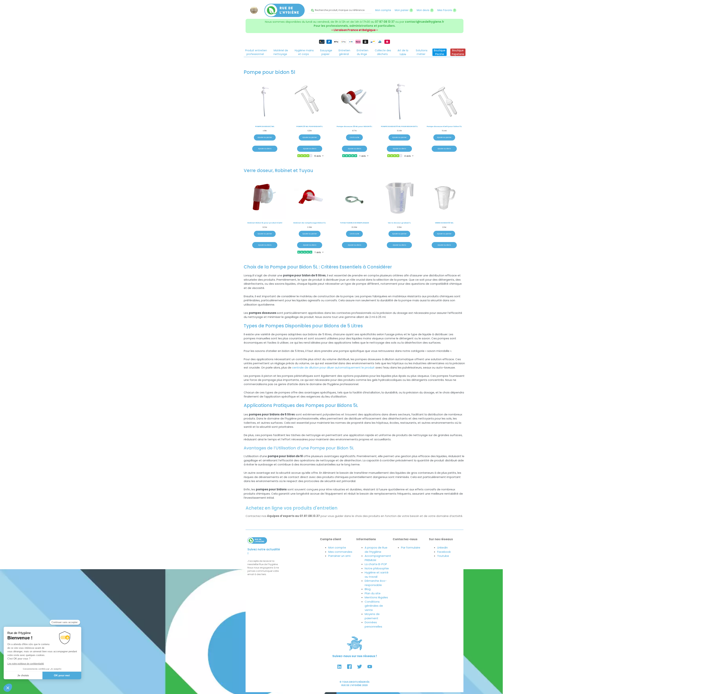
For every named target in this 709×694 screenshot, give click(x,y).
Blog (368, 589)
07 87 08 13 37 (385, 22)
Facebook (444, 552)
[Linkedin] (339, 666)
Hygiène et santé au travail (376, 574)
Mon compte (383, 10)
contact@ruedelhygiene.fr (424, 22)
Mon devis (425, 10)
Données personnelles (373, 624)
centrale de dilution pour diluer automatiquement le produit (333, 367)
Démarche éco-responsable (376, 583)
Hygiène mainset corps (304, 52)
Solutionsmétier (421, 52)
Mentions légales (376, 597)
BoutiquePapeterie (458, 52)
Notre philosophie (377, 568)
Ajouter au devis (264, 149)
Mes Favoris (446, 10)
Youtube (443, 556)
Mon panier (403, 10)
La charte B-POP (376, 564)
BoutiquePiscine (439, 52)
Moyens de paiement (372, 616)
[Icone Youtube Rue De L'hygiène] (369, 666)
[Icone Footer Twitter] (359, 666)
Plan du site (373, 593)
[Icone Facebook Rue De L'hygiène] (349, 666)
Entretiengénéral (344, 52)
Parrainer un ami (339, 556)
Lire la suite (354, 137)
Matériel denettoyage (280, 52)
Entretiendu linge (362, 52)
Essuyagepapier (326, 52)
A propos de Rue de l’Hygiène (376, 550)
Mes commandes (340, 552)
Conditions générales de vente (374, 606)
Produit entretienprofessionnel (256, 52)
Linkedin (442, 547)
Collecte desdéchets (383, 52)
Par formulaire (410, 547)
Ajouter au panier (265, 137)
